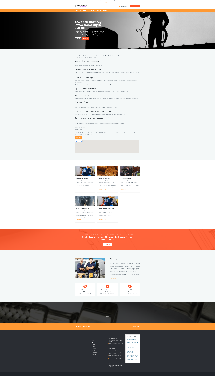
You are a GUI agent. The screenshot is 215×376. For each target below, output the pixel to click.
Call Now (78, 38)
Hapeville (93, 346)
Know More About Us (114, 278)
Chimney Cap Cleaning (79, 338)
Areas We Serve (83, 10)
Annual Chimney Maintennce (80, 345)
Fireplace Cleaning (78, 341)
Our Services (91, 10)
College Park (94, 348)
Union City (94, 344)
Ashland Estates (95, 338)
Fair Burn (93, 342)
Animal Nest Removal (79, 340)
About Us (99, 10)
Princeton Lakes (95, 352)
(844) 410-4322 (124, 6)
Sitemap (102, 373)
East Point (94, 350)
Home (77, 10)
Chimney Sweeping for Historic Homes (115, 350)
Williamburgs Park (95, 340)
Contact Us (107, 2)
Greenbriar (94, 354)
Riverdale (93, 336)
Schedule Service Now (135, 5)
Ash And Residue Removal (79, 343)
